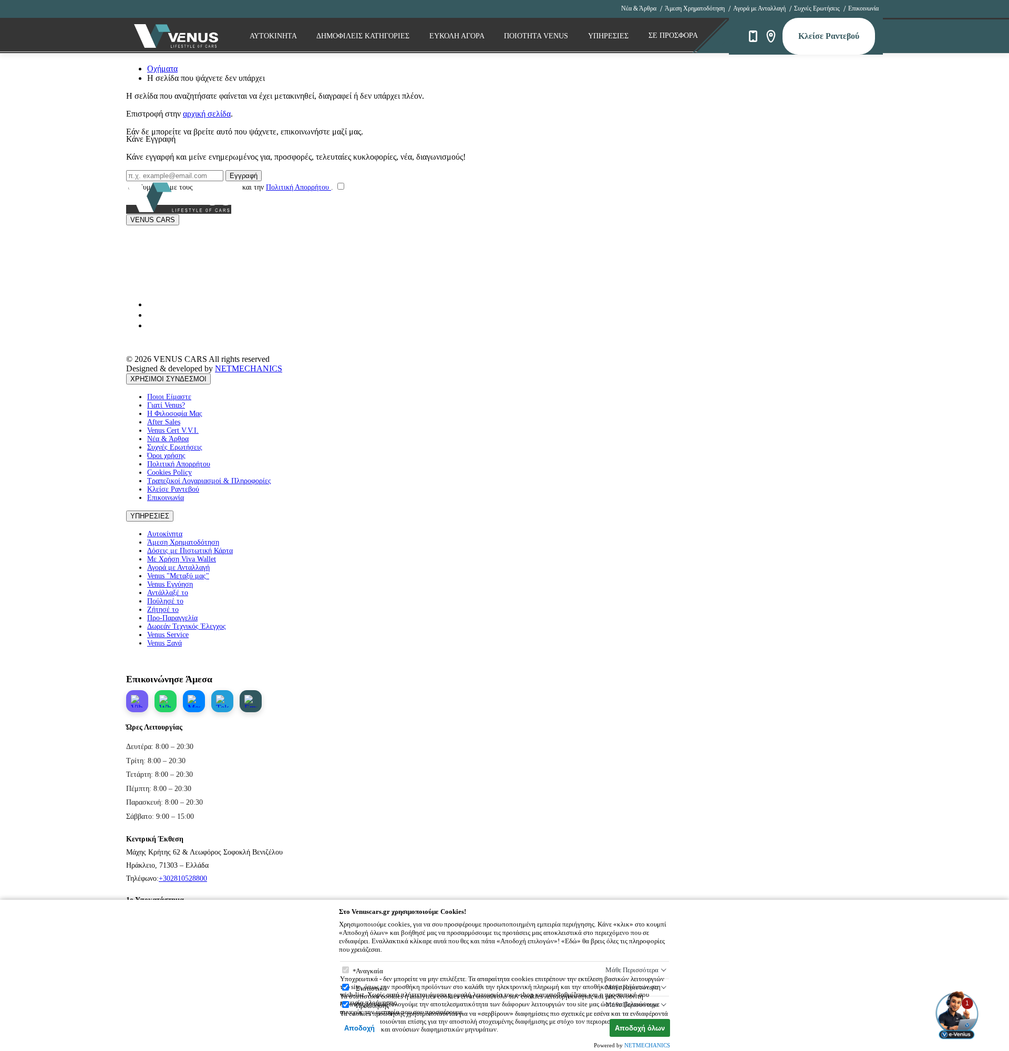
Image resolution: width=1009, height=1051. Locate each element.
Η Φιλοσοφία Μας (174, 414)
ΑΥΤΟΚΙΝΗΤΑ (274, 36)
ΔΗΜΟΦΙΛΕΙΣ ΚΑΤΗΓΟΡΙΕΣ (363, 36)
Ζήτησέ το (163, 609)
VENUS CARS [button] (152, 220)
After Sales (163, 422)
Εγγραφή (244, 176)
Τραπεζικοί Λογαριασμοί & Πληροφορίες (209, 481)
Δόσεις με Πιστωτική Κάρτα (190, 551)
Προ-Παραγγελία (172, 618)
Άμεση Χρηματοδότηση (695, 8)
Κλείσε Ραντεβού (828, 36)
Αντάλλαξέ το (167, 593)
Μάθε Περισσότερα (631, 970)
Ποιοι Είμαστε (169, 397)
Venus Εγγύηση (170, 584)
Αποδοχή (359, 1028)
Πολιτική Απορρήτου (298, 187)
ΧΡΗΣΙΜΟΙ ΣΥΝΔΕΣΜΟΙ (168, 379)
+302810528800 (183, 878)
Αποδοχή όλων (640, 1028)
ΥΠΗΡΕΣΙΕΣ (149, 516)
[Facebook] (151, 325)
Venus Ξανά (164, 643)
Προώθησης (372, 1006)
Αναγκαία (369, 971)
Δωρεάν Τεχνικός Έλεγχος (186, 626)
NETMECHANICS (248, 368)
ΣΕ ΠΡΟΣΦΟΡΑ (673, 35)
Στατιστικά (371, 988)
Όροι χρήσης (166, 456)
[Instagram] (151, 314)
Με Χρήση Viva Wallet (181, 559)
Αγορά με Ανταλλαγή (759, 8)
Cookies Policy (169, 472)
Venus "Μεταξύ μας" (178, 576)
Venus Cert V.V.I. (173, 430)
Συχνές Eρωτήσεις (817, 8)
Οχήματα (162, 68)
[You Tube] (151, 304)
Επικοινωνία (863, 8)
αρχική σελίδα (207, 113)
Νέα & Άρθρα (638, 8)
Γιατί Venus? (166, 405)
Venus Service (168, 635)
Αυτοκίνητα (164, 534)
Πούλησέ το (165, 601)
